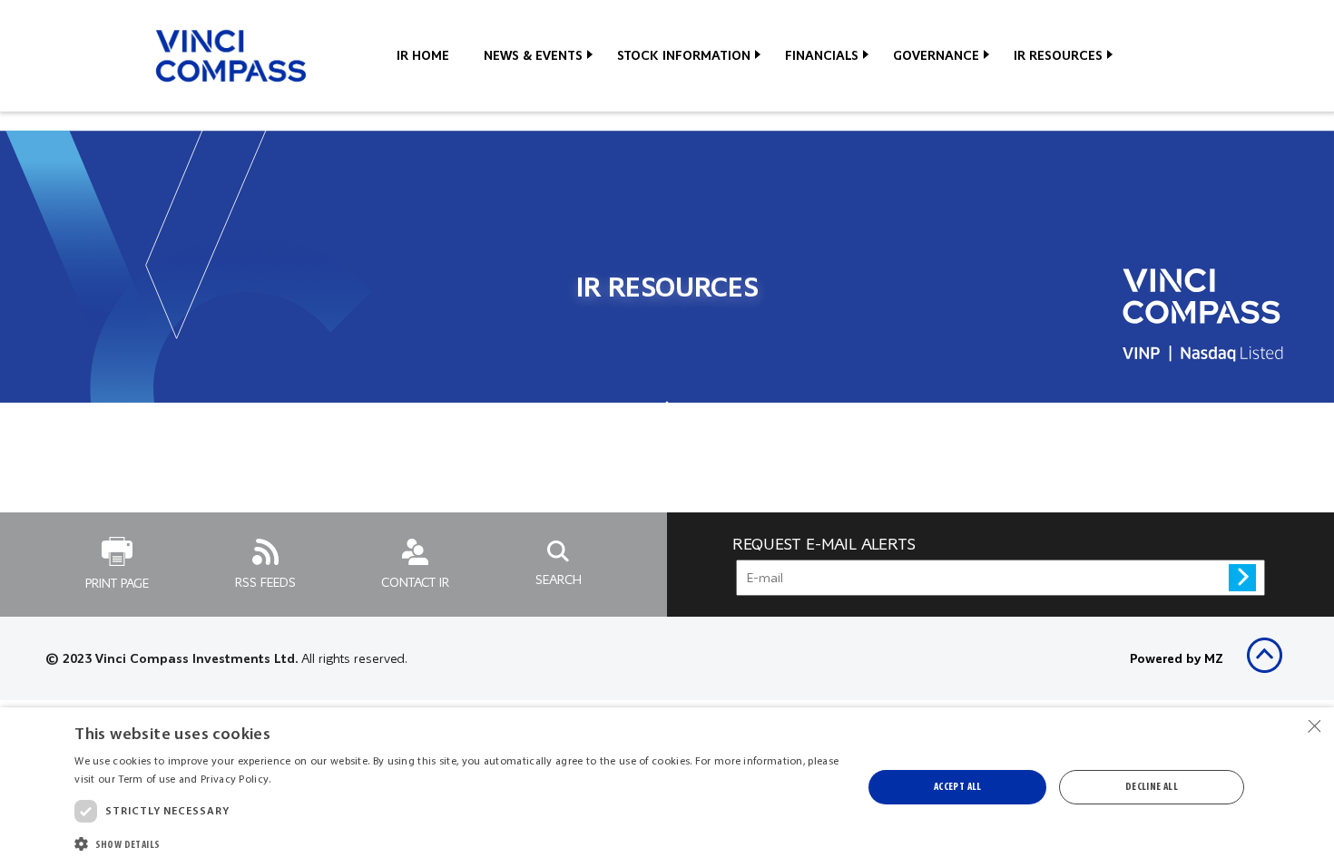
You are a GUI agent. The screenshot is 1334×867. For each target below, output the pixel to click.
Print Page (117, 583)
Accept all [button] (958, 787)
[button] (456, 843)
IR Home (423, 55)
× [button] (1313, 727)
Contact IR (415, 582)
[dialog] (667, 787)
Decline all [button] (1151, 787)
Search (558, 579)
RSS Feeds (265, 582)
